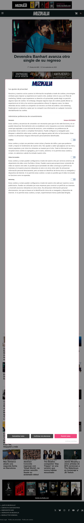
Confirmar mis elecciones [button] (42, 436)
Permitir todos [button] (65, 436)
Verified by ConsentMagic (71, 441)
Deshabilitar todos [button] (18, 436)
